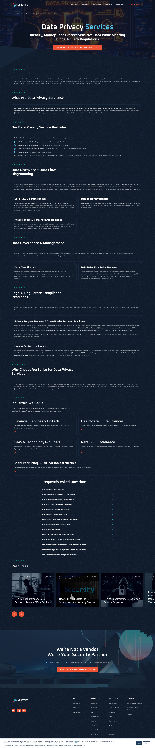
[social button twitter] (13, 710)
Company (130, 698)
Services (74, 5)
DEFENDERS (77, 712)
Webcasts (112, 712)
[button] (21, 614)
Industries (95, 698)
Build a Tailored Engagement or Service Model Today (77, 47)
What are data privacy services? (53, 489)
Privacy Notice (74, 742)
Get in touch (136, 5)
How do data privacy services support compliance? (60, 519)
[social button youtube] (24, 710)
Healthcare (94, 703)
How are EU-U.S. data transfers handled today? (58, 534)
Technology (94, 725)
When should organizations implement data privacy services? (64, 550)
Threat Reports (114, 707)
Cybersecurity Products (134, 703)
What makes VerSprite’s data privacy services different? (62, 539)
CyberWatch (113, 703)
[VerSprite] (20, 5)
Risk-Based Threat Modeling (133, 709)
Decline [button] (146, 743)
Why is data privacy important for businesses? (58, 494)
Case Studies (113, 721)
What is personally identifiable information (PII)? (59, 499)
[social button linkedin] (19, 710)
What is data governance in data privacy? (56, 524)
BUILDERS (76, 703)
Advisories (112, 730)
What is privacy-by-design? (51, 529)
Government (95, 716)
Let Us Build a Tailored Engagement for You (77, 669)
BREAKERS (76, 707)
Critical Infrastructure (98, 730)
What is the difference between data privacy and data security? (64, 545)
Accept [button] (139, 743)
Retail (93, 712)
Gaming (93, 721)
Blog (110, 725)
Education (94, 734)
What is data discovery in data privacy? (56, 509)
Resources (97, 5)
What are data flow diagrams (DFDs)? (55, 514)
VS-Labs (111, 734)
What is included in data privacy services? (57, 504)
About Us (108, 5)
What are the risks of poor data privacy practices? (59, 555)
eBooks (111, 716)
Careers (129, 714)
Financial (94, 707)
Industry (85, 5)
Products (120, 5)
